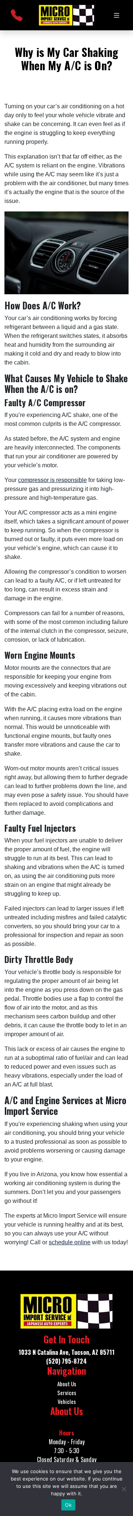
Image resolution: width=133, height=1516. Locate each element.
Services (66, 1392)
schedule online (70, 1242)
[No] (123, 1489)
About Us (66, 1384)
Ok (68, 1505)
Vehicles (67, 1401)
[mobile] (116, 15)
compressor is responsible (52, 480)
